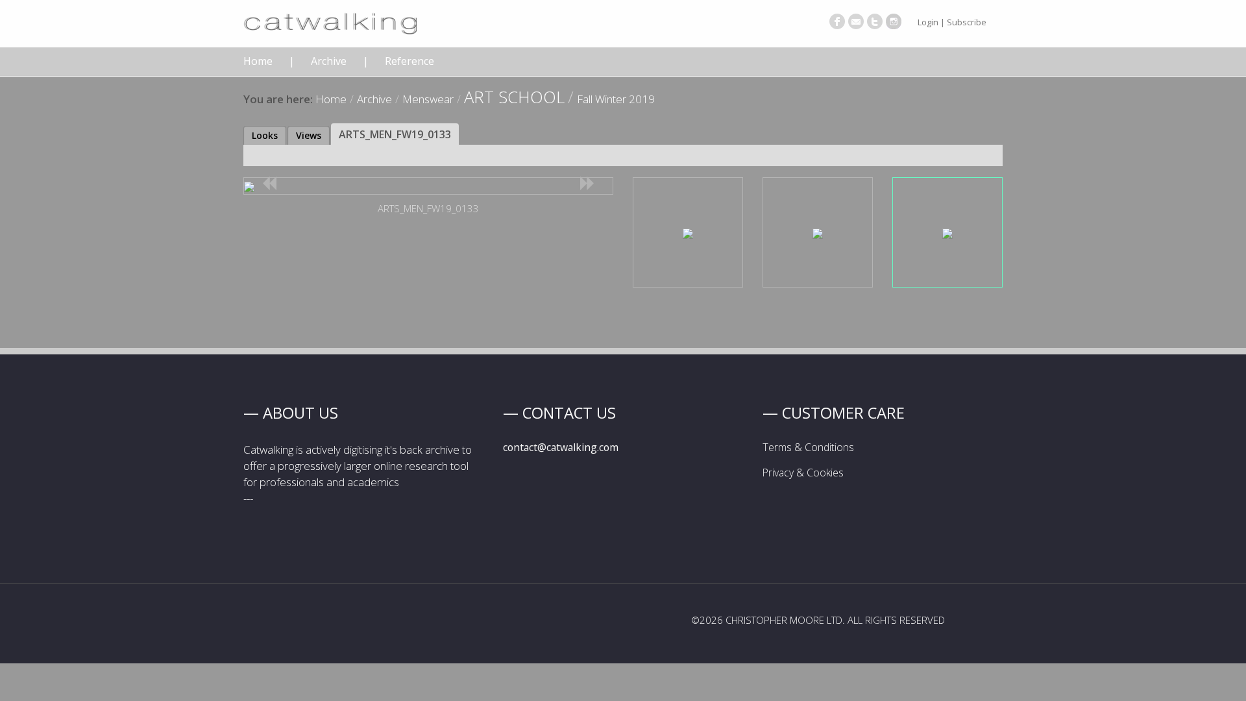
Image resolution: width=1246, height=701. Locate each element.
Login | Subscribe (952, 22)
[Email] (856, 21)
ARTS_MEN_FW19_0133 (395, 134)
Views (308, 135)
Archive (329, 61)
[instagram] (893, 21)
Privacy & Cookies (803, 472)
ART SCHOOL (514, 97)
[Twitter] (875, 21)
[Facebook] (837, 21)
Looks (265, 135)
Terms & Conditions (808, 447)
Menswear (428, 99)
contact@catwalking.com (560, 447)
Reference (409, 61)
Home (258, 61)
